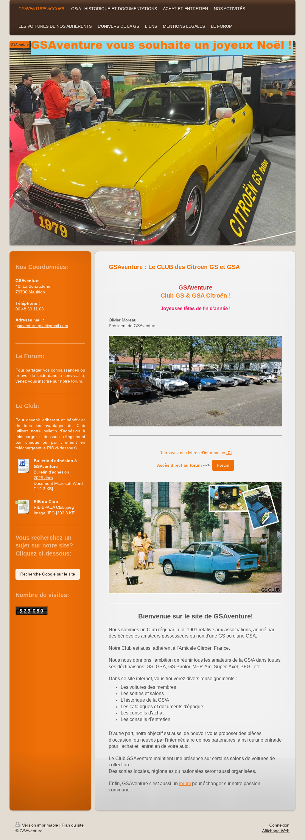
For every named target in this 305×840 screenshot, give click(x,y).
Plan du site (73, 825)
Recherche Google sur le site (47, 574)
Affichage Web (276, 830)
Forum (223, 465)
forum (76, 381)
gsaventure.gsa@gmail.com (41, 325)
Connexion (279, 825)
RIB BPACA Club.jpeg (54, 507)
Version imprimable (40, 825)
